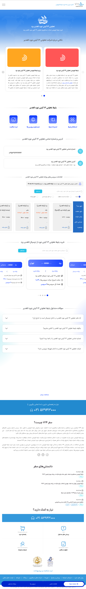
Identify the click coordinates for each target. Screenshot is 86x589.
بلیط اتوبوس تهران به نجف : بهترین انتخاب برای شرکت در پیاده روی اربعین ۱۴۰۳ (62, 484)
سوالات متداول (12, 584)
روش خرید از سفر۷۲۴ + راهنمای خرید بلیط (72, 493)
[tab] (44, 96)
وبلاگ (81, 477)
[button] (43, 318)
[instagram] (47, 454)
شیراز (67, 505)
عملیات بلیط (72, 584)
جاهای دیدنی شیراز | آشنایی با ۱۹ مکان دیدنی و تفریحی (69, 502)
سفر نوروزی (74, 505)
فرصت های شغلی (8, 578)
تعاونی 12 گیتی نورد (67, 83)
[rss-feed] (38, 454)
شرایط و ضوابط (67, 578)
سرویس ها (32, 584)
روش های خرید (78, 578)
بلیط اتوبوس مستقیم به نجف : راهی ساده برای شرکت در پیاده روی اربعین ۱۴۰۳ (62, 474)
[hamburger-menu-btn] (4, 5)
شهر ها (46, 578)
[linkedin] (43, 454)
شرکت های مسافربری (35, 578)
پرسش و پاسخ (55, 578)
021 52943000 (45, 410)
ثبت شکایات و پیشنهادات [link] (43, 570)
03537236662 (15, 153)
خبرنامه (18, 578)
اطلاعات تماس (53, 584)
